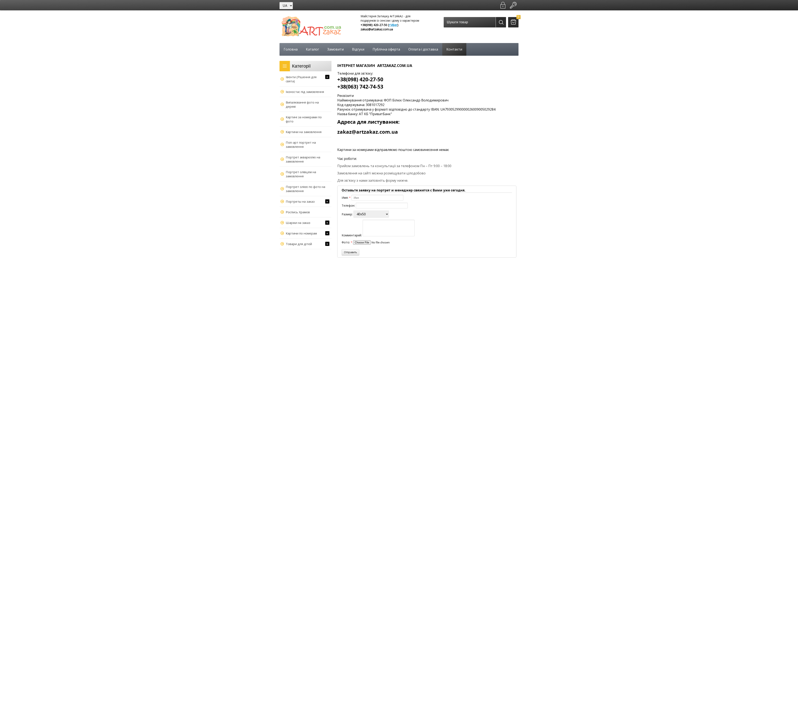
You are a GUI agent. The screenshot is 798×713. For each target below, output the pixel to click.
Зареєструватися (503, 5)
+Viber (393, 25)
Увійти (513, 5)
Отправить (350, 252)
